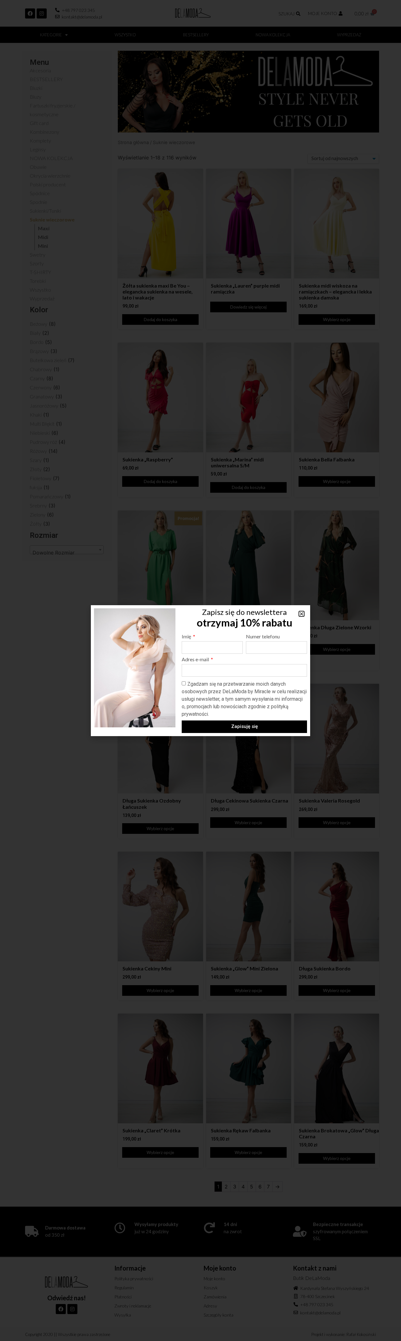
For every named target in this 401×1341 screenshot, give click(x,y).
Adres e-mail (196, 659)
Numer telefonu (263, 636)
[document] (200, 670)
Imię (187, 636)
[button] (301, 613)
